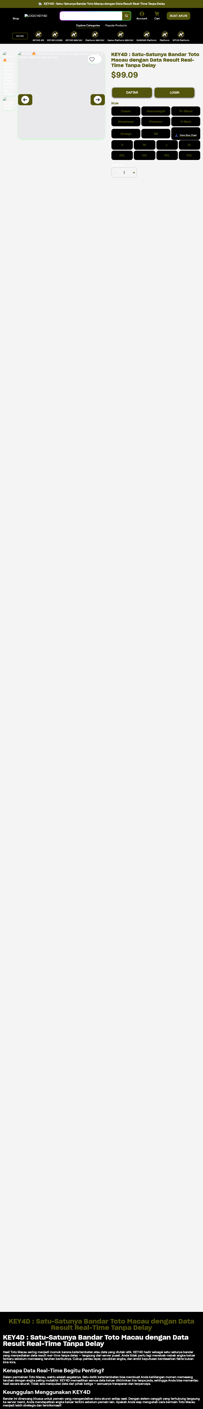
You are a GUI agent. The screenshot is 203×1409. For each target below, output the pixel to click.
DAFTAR (132, 92)
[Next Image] (98, 99)
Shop (16, 18)
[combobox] (91, 15)
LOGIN (174, 92)
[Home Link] (36, 15)
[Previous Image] (25, 99)
